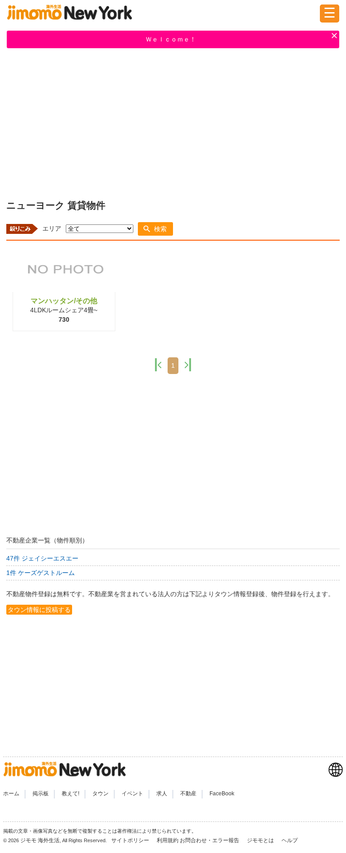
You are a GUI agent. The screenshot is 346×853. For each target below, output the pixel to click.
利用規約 (167, 840)
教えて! (70, 793)
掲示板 (40, 793)
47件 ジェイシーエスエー (42, 558)
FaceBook (221, 793)
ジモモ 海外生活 (39, 840)
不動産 (188, 793)
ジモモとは (261, 840)
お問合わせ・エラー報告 (210, 840)
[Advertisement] (173, 122)
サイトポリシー (130, 840)
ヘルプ (290, 840)
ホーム (11, 793)
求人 (161, 793)
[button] (155, 229)
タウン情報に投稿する (39, 609)
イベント (132, 793)
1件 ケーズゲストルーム (40, 572)
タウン (100, 793)
